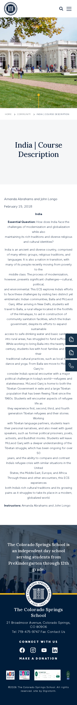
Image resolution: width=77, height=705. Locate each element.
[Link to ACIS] (10, 675)
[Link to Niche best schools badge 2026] (68, 675)
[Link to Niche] (47, 675)
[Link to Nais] (24, 675)
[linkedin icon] (54, 650)
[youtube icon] (44, 650)
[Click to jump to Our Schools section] (38, 101)
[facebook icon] (22, 650)
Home (8, 114)
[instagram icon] (33, 650)
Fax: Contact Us (52, 632)
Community (24, 114)
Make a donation (38, 658)
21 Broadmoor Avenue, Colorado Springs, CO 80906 (38, 625)
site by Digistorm (44, 690)
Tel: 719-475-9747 (26, 632)
